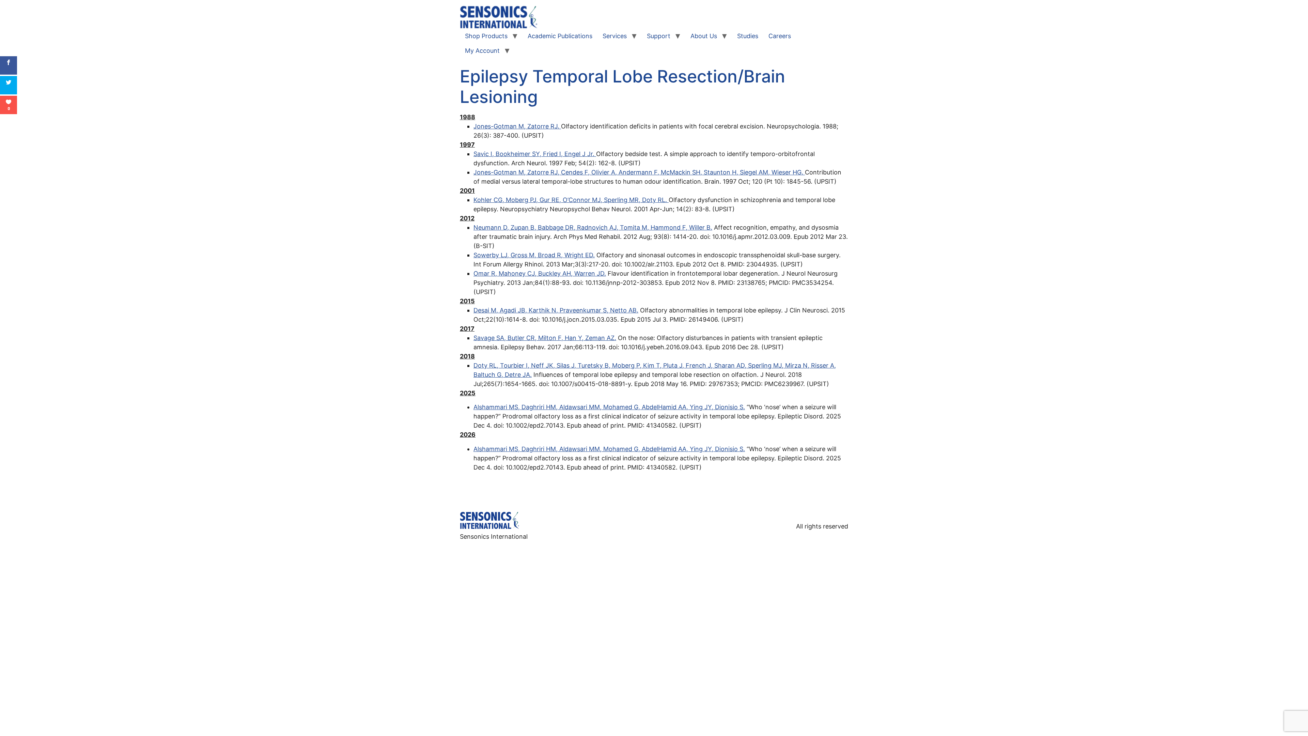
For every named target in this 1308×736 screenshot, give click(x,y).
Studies (747, 36)
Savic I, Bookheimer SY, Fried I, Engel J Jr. (534, 153)
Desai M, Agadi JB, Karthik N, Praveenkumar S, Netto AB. (555, 310)
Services (615, 36)
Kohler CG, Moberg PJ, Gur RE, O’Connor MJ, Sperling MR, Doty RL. (571, 199)
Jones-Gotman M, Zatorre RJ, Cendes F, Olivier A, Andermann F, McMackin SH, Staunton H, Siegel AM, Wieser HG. (639, 172)
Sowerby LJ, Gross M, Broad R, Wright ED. (534, 255)
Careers (779, 36)
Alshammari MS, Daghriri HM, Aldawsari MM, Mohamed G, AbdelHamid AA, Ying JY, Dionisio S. (609, 407)
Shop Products (486, 36)
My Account (482, 50)
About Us (703, 36)
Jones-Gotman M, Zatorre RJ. (517, 126)
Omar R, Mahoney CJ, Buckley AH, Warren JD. (539, 273)
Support (658, 36)
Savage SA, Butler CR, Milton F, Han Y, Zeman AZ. (544, 337)
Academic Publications (560, 36)
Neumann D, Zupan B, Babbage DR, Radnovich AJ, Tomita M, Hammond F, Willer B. (592, 227)
